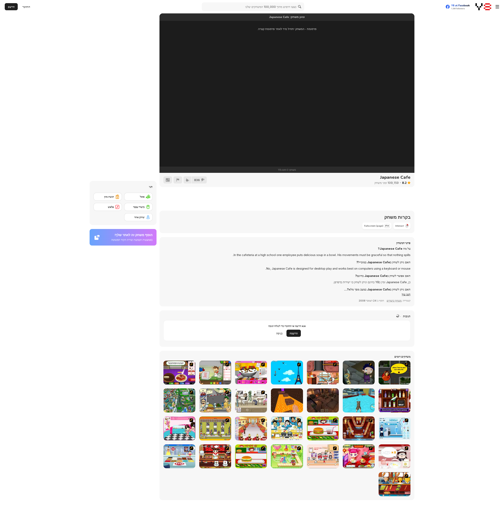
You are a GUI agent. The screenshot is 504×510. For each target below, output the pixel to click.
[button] (406, 294)
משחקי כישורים (394, 300)
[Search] (300, 6)
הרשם (11, 6)
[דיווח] (177, 179)
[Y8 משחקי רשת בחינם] (483, 6)
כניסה (279, 333)
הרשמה (294, 333)
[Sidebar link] (497, 7)
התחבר (26, 6)
